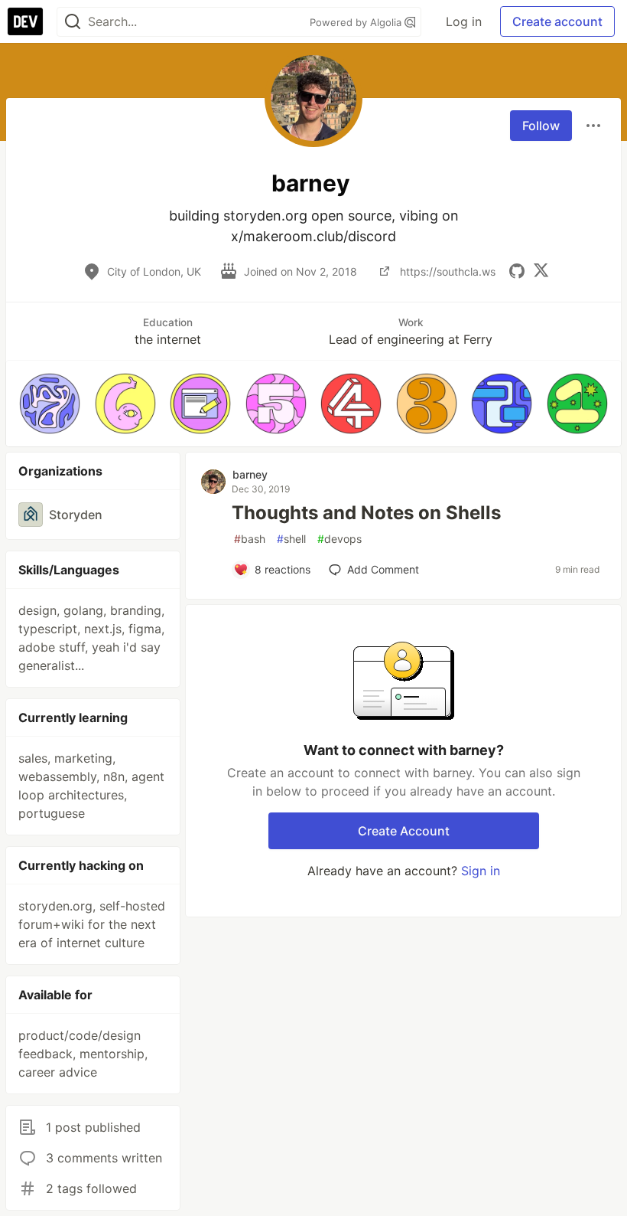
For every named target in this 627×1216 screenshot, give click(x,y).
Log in (464, 21)
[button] (50, 403)
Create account (557, 21)
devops (339, 538)
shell (291, 538)
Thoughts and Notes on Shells (366, 513)
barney (250, 474)
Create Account (404, 830)
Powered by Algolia (357, 22)
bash (249, 538)
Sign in (480, 870)
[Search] (72, 22)
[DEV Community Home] (25, 21)
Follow (541, 125)
